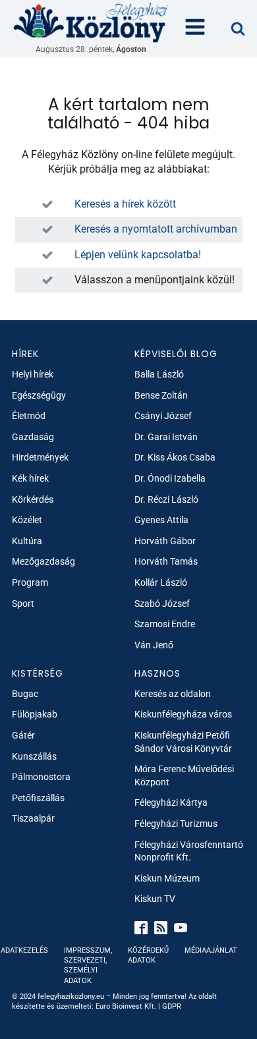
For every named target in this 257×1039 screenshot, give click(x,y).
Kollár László (160, 582)
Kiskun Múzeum (167, 878)
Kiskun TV (154, 898)
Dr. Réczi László (166, 499)
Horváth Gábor (165, 541)
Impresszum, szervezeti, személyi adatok (88, 965)
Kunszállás (34, 756)
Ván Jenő (153, 645)
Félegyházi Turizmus (175, 823)
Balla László (159, 374)
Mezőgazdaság (43, 561)
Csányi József (163, 415)
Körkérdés (32, 499)
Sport (23, 603)
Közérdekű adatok (148, 955)
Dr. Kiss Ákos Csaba (174, 457)
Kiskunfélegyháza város (183, 714)
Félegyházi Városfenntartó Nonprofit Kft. (188, 851)
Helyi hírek (32, 374)
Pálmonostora (41, 777)
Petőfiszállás (38, 798)
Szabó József (162, 603)
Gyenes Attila (161, 520)
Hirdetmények (40, 457)
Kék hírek (30, 478)
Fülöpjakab (34, 714)
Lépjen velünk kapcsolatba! (137, 254)
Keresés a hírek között (125, 204)
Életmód (28, 415)
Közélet (27, 520)
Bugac (25, 693)
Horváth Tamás (166, 561)
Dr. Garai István (166, 437)
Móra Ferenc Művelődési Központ (184, 775)
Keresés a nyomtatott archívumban (155, 229)
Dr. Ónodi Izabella (170, 478)
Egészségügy (39, 395)
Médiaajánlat (211, 950)
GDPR (171, 1006)
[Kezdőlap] (91, 22)
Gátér (23, 735)
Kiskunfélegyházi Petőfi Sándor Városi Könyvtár (183, 742)
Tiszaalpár (33, 818)
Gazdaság (33, 437)
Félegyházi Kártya (171, 802)
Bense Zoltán (161, 395)
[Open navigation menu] (195, 28)
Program (30, 582)
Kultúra (27, 541)
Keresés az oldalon (172, 693)
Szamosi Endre (164, 624)
